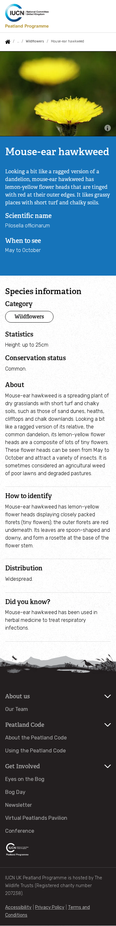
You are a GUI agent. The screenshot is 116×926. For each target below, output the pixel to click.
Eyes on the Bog (24, 779)
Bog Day (15, 792)
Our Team (16, 709)
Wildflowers (35, 41)
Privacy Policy (49, 907)
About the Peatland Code (36, 738)
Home (7, 41)
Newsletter (18, 805)
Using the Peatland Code (35, 751)
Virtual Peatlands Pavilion (36, 818)
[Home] (27, 16)
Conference (19, 831)
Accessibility (18, 907)
